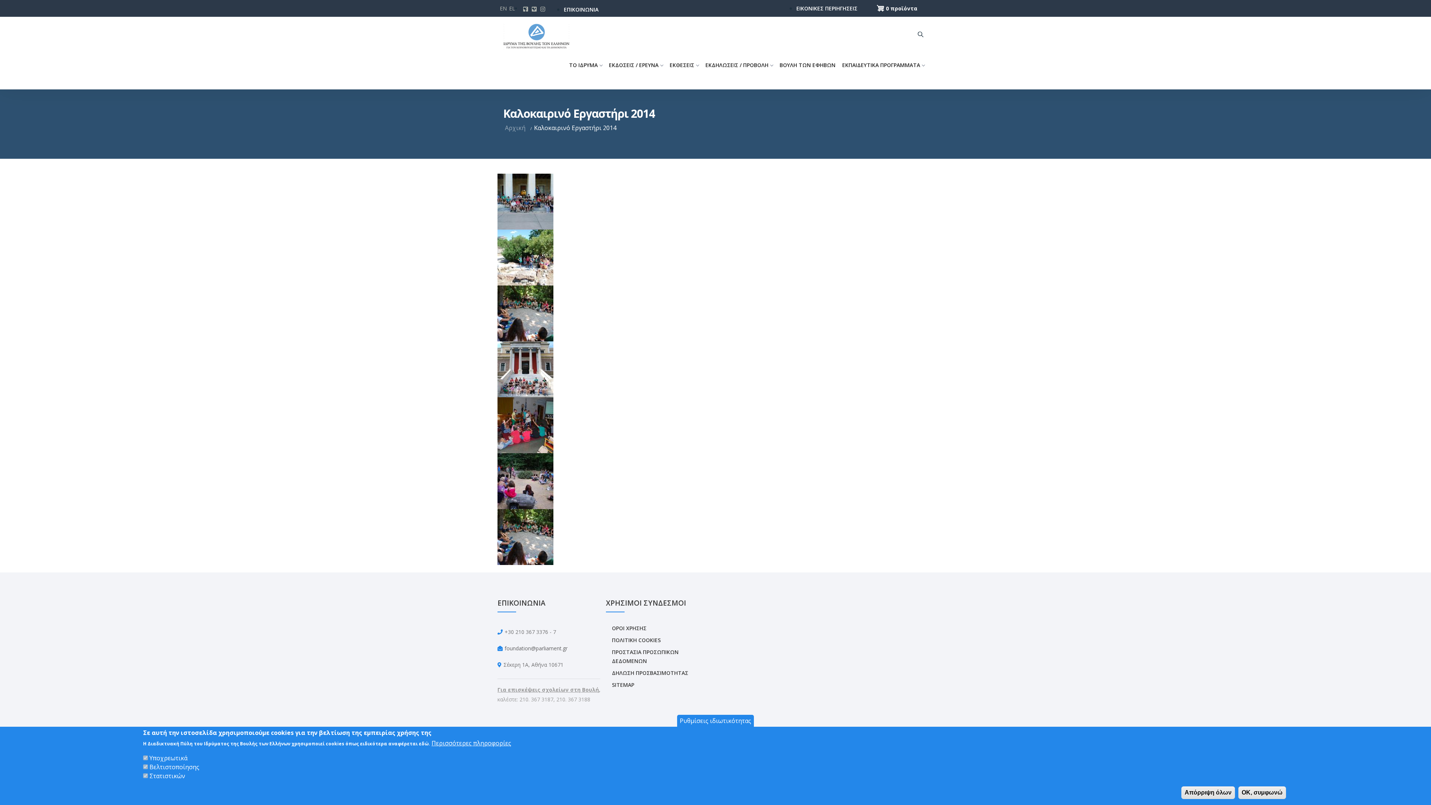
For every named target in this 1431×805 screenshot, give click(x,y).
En (503, 8)
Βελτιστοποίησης (174, 767)
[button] (525, 201)
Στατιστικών (167, 776)
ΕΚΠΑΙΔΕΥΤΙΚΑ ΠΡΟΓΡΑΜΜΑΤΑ (881, 65)
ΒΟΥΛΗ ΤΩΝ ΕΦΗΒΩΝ (807, 65)
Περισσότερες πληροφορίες (471, 743)
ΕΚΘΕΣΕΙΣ (682, 65)
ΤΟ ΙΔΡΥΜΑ (583, 65)
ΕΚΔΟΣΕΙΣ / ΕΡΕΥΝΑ (633, 65)
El (512, 8)
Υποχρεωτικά (168, 758)
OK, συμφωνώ (1262, 792)
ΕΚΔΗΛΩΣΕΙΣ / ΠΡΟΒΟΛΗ (736, 65)
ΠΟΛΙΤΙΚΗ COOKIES (636, 640)
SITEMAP (623, 684)
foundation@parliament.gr (536, 648)
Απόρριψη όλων (1208, 792)
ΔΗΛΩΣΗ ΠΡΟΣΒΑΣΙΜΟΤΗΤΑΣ (650, 672)
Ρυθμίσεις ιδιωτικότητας (715, 721)
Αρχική (515, 128)
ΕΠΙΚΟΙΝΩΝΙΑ (581, 9)
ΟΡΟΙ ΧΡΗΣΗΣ (629, 628)
